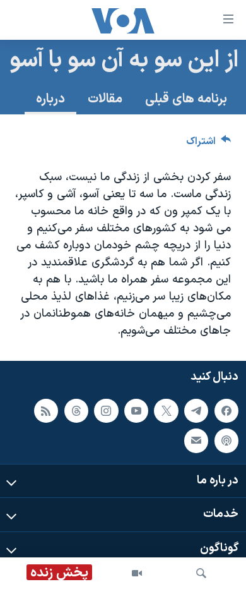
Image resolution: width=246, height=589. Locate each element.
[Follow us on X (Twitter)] (166, 411)
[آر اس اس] (46, 411)
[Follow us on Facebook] (226, 411)
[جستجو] (201, 573)
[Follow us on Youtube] (136, 411)
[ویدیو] (137, 573)
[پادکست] (226, 440)
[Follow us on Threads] (76, 411)
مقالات (105, 99)
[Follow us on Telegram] (196, 411)
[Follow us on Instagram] (106, 411)
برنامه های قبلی (186, 99)
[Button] (208, 144)
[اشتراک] (196, 440)
